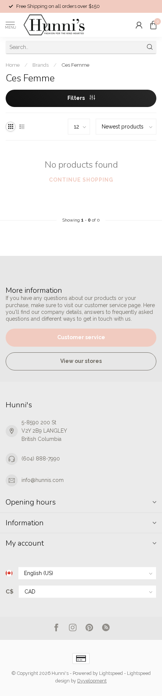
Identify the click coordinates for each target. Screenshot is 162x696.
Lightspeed (111, 673)
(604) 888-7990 (40, 459)
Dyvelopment (92, 681)
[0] (153, 24)
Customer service (81, 337)
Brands (40, 65)
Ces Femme (75, 65)
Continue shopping (81, 180)
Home (13, 65)
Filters (76, 98)
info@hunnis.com (42, 480)
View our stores (81, 361)
